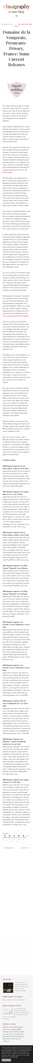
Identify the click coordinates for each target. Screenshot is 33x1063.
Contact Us (6, 1041)
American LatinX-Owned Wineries (13, 1027)
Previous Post (9, 848)
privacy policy (14, 1057)
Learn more (22, 991)
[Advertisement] (16, 871)
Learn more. (6, 1019)
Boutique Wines (23, 24)
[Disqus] (16, 913)
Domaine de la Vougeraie (11, 147)
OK (6, 1060)
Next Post (24, 848)
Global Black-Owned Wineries (12, 1029)
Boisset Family (7, 172)
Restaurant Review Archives (12, 1038)
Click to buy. (21, 527)
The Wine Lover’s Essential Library (14, 1031)
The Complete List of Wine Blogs (13, 1034)
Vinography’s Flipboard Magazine (13, 1036)
